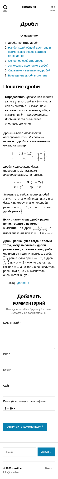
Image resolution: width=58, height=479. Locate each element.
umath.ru (29, 7)
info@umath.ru (11, 472)
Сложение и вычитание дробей (29, 70)
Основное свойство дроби (26, 60)
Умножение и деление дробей (28, 65)
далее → (23, 282)
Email (7, 369)
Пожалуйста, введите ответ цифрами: (25, 401)
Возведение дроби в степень (27, 75)
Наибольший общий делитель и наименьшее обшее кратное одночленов (29, 51)
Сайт (6, 385)
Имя (6, 354)
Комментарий (12, 322)
